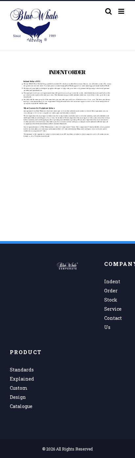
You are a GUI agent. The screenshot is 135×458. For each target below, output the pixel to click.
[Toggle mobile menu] (121, 11)
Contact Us (113, 322)
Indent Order (112, 286)
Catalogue (20, 406)
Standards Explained (20, 374)
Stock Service (113, 304)
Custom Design (19, 392)
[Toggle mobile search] (108, 11)
